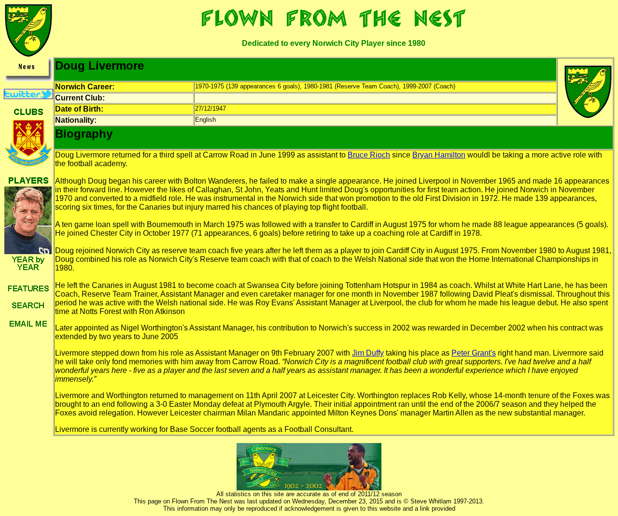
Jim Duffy (368, 353)
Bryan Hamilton (438, 155)
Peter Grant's (473, 353)
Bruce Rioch (369, 155)
